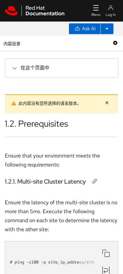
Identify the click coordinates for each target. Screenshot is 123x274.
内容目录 (11, 43)
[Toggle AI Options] (106, 28)
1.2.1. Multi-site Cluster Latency (45, 181)
